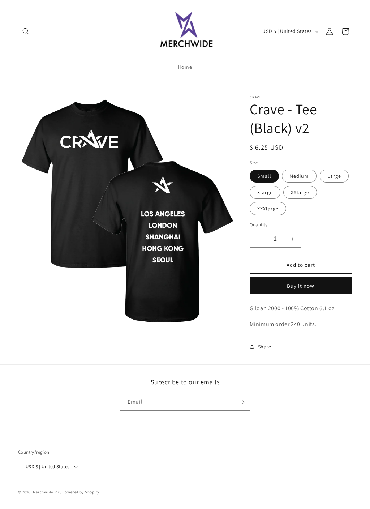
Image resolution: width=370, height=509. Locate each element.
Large (334, 176)
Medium (299, 176)
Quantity (259, 225)
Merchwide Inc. (47, 492)
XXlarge (300, 192)
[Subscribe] (242, 402)
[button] (26, 31)
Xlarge (265, 192)
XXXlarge (268, 208)
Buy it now (300, 285)
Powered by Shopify (80, 492)
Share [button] (264, 346)
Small (264, 176)
